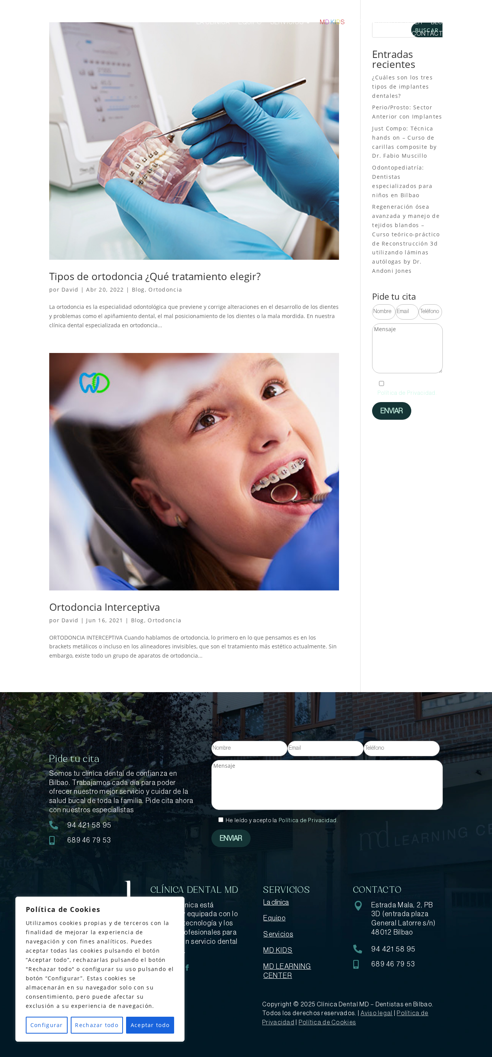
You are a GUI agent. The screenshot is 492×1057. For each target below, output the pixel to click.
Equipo (250, 22)
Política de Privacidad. (407, 393)
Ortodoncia (165, 289)
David (70, 289)
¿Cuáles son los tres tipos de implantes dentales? (402, 86)
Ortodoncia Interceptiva (104, 607)
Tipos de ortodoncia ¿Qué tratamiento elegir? (155, 276)
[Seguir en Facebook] (187, 967)
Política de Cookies (327, 1022)
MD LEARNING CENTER (387, 22)
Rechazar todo (96, 1025)
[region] (99, 969)
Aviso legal (376, 1013)
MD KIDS (278, 950)
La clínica (213, 22)
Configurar (46, 1025)
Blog (439, 22)
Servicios (287, 22)
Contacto (430, 34)
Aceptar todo (150, 1025)
